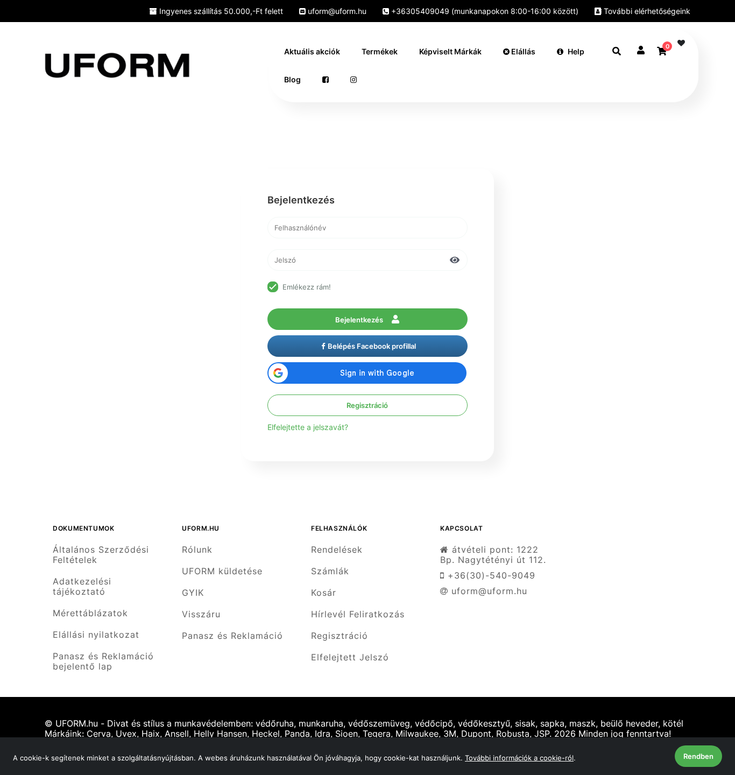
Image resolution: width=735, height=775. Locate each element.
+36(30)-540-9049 (489, 575)
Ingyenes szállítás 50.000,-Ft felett (220, 11)
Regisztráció (367, 405)
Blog (292, 79)
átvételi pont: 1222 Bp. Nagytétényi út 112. (493, 554)
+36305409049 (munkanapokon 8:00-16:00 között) (483, 11)
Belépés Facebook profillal (372, 346)
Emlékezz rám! (306, 287)
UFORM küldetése (222, 571)
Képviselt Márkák (450, 51)
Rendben (698, 756)
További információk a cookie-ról (519, 757)
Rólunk (197, 549)
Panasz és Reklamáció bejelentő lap (103, 661)
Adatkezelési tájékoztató (82, 586)
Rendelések (337, 549)
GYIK (193, 593)
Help (576, 51)
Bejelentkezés (360, 319)
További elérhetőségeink (646, 11)
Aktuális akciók (312, 51)
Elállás (522, 51)
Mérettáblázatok (90, 613)
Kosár (323, 593)
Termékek (380, 51)
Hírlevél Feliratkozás (358, 614)
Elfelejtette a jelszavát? (307, 427)
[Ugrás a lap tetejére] (702, 710)
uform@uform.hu (336, 11)
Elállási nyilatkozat (96, 635)
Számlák (330, 571)
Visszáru (201, 614)
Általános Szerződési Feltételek (101, 554)
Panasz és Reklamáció (232, 636)
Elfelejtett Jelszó (350, 657)
